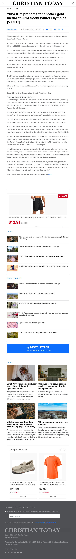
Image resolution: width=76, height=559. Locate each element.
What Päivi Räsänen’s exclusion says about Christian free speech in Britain (22, 386)
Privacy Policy (51, 522)
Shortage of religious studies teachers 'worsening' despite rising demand (52, 386)
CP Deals (37, 226)
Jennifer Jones (12, 29)
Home (9, 8)
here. (50, 174)
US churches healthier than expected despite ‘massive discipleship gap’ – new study (21, 424)
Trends (15, 8)
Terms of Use (39, 522)
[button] (3, 3)
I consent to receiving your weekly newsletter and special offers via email (32, 511)
